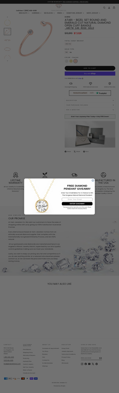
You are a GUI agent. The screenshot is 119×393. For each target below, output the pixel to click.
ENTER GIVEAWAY (77, 204)
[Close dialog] (93, 180)
